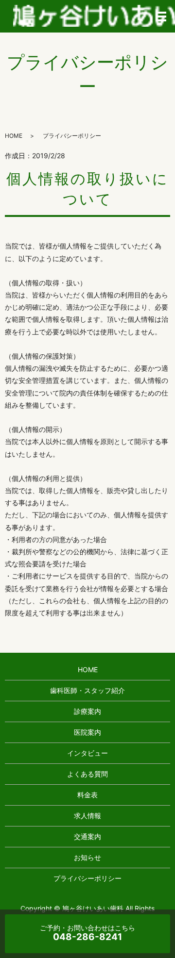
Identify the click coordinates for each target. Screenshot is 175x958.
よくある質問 (87, 774)
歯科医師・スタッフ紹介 (87, 690)
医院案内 (87, 732)
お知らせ (87, 857)
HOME (13, 135)
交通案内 (87, 836)
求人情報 (87, 815)
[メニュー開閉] (161, 16)
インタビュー (87, 753)
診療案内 (87, 711)
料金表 (87, 795)
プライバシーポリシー (87, 878)
